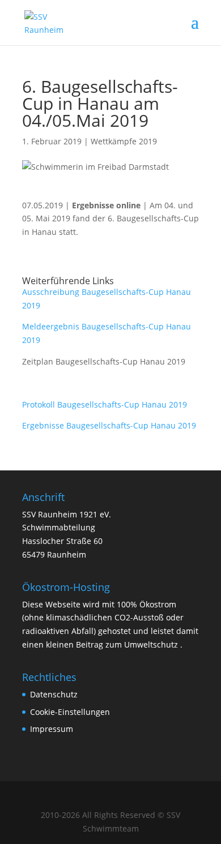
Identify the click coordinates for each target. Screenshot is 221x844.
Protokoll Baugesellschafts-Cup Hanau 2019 (104, 404)
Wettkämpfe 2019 (124, 141)
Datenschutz (54, 694)
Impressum (51, 728)
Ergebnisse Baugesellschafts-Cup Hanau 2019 (109, 425)
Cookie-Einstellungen (70, 711)
